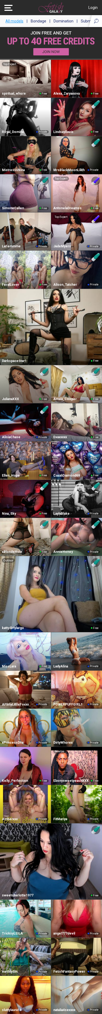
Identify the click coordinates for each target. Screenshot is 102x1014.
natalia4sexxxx (64, 1010)
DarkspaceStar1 (14, 361)
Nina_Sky (9, 514)
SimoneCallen (13, 208)
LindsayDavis (63, 132)
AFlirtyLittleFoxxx (15, 704)
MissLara (9, 666)
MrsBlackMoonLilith (69, 170)
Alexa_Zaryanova (66, 93)
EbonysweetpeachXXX (71, 781)
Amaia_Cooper (65, 399)
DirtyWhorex (63, 742)
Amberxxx (10, 819)
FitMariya (60, 819)
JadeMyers (62, 246)
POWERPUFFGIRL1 (68, 704)
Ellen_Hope (11, 475)
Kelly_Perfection (15, 781)
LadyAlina (60, 666)
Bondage (38, 21)
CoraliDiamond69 (66, 475)
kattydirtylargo (13, 628)
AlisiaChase (11, 437)
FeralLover (10, 285)
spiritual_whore (14, 93)
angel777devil (64, 933)
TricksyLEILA (12, 933)
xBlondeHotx (12, 552)
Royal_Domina (13, 132)
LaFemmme (11, 246)
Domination (63, 21)
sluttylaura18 (11, 1010)
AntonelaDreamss (67, 208)
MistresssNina (13, 170)
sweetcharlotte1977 (17, 895)
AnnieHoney (63, 552)
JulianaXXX (10, 399)
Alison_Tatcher (65, 285)
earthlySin (9, 971)
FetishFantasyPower (69, 971)
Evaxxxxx (60, 437)
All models (14, 21)
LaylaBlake (61, 514)
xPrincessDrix (13, 742)
